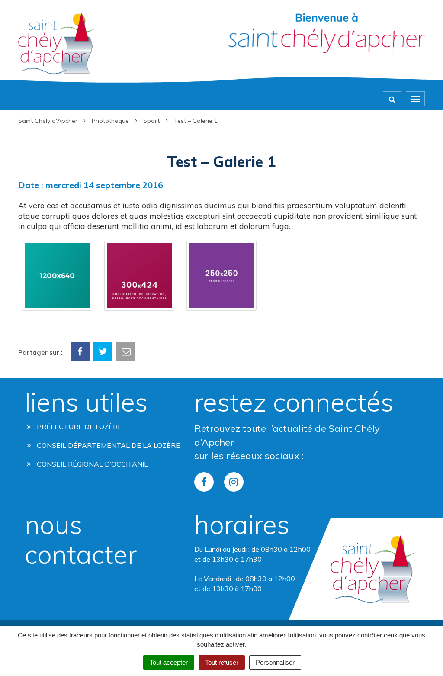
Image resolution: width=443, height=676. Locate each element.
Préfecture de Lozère (78, 426)
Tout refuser (221, 662)
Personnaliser (275, 662)
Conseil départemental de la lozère (107, 445)
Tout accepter (169, 662)
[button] (57, 275)
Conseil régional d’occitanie (91, 464)
